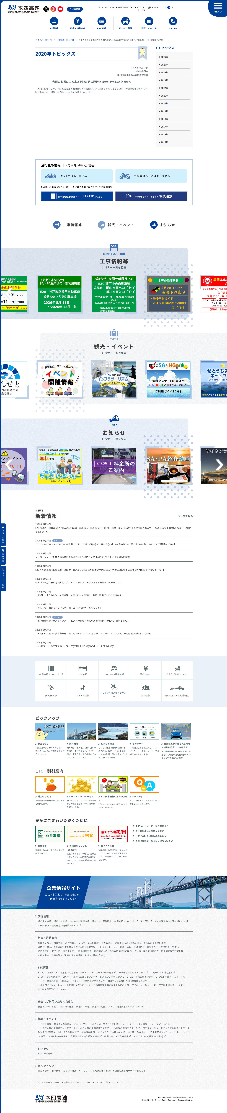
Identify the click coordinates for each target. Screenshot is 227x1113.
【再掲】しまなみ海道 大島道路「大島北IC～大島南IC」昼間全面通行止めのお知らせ (78, 595)
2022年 (164, 87)
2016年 (164, 134)
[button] (9, 293)
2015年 (164, 142)
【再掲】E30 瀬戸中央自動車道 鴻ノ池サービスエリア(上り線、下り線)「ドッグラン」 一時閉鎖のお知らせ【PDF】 (93, 633)
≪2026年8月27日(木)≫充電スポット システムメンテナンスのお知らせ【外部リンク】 (78, 582)
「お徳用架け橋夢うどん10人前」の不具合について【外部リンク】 (68, 608)
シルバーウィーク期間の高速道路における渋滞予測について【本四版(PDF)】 (73, 557)
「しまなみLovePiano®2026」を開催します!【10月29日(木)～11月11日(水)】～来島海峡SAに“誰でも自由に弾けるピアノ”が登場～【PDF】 (105, 544)
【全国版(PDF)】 (122, 557)
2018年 (164, 118)
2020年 (164, 103)
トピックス (166, 48)
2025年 (164, 64)
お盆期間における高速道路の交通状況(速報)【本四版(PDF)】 (65, 646)
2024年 (164, 72)
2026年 (164, 56)
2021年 (164, 95)
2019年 (164, 111)
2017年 (164, 126)
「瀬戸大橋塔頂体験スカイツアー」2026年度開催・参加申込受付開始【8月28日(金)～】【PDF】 (83, 620)
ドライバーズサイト (44, 40)
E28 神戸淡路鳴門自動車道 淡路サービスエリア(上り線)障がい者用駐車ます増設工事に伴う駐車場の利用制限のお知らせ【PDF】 (100, 569)
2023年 (164, 80)
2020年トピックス (66, 40)
